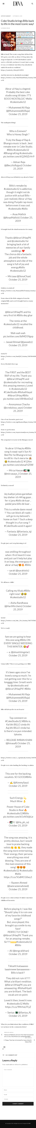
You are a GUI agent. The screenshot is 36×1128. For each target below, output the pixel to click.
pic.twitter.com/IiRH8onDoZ (18, 398)
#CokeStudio (10, 392)
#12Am (28, 461)
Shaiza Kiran (6, 28)
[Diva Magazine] (18, 3)
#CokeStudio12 (13, 721)
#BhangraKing (11, 153)
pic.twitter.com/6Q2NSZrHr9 (18, 156)
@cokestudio (18, 241)
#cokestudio (25, 153)
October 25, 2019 (18, 114)
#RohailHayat (25, 392)
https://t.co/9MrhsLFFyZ (18, 1006)
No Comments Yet (11, 1055)
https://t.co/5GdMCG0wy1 (18, 877)
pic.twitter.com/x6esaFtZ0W (18, 464)
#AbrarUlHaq (15, 395)
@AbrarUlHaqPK (22, 237)
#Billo (10, 149)
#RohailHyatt (25, 988)
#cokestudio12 (18, 101)
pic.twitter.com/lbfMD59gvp (18, 336)
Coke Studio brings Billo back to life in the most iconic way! (17, 22)
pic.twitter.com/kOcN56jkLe (18, 816)
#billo (29, 98)
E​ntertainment (6, 16)
